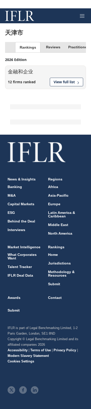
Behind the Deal (21, 221)
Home (53, 254)
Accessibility (18, 350)
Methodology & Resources (61, 273)
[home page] (19, 16)
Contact (55, 298)
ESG (11, 212)
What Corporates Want (22, 256)
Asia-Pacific (58, 195)
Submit (54, 284)
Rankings (28, 47)
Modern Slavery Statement (28, 356)
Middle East (58, 225)
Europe (54, 204)
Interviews (16, 230)
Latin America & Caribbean (61, 214)
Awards (14, 298)
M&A (12, 195)
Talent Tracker (20, 267)
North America (60, 233)
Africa (53, 187)
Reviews (53, 47)
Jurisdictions (59, 263)
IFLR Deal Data (20, 275)
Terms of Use (40, 350)
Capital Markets (21, 204)
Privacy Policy (65, 350)
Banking (15, 187)
